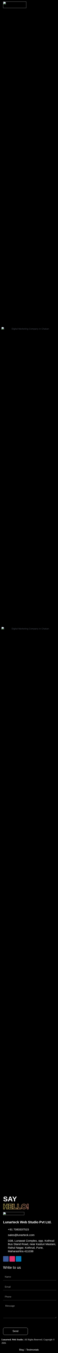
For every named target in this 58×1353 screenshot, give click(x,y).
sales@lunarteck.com (21, 1235)
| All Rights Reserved (22, 1339)
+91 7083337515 (18, 1229)
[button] (51, 4)
